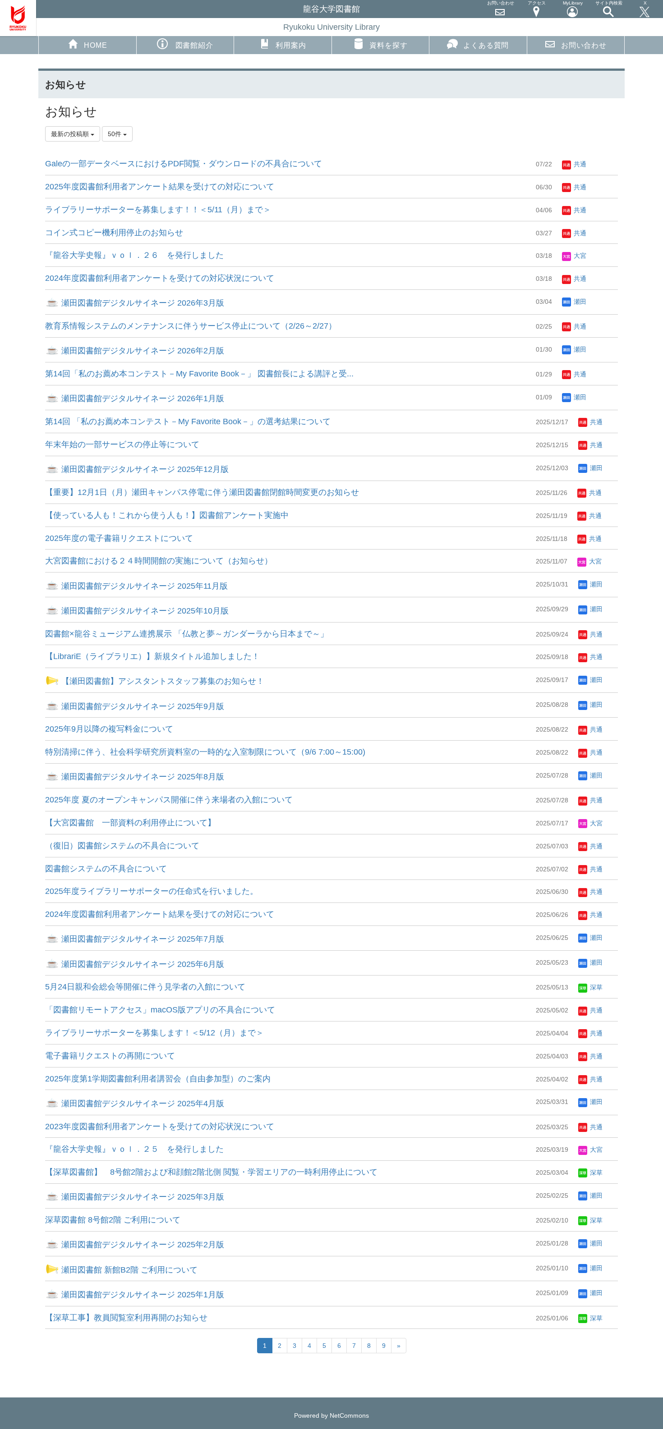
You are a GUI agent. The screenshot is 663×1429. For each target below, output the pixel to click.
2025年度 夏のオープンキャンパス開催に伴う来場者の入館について (169, 799)
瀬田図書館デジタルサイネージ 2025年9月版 (141, 706)
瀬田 (579, 301)
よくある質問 (486, 45)
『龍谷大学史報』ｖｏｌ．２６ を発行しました (134, 255)
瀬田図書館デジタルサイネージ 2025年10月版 (144, 610)
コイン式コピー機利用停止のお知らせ (114, 232)
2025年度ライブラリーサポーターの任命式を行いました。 (151, 891)
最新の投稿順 (71, 133)
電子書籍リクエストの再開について (110, 1055)
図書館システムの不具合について (106, 868)
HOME (95, 45)
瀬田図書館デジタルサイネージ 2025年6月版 (141, 964)
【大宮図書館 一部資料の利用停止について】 (130, 822)
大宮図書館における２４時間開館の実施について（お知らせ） (158, 560)
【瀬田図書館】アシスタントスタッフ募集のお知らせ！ (161, 681)
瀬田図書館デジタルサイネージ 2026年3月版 (141, 302)
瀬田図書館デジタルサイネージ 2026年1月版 (141, 398)
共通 (579, 164)
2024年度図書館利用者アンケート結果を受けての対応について (159, 914)
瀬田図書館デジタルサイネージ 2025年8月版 (141, 776)
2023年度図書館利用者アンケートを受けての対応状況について (159, 1126)
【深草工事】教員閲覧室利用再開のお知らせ (126, 1317)
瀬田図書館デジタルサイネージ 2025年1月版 (141, 1294)
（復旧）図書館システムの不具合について (122, 845)
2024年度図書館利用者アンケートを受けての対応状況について (159, 278)
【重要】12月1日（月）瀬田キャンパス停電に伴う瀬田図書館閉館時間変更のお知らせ (202, 492)
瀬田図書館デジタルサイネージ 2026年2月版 (141, 350)
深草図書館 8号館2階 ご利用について (112, 1219)
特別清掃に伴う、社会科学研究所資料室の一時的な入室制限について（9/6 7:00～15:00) (205, 751)
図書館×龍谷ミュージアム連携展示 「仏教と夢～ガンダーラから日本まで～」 (186, 633)
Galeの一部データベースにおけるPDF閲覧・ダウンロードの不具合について (183, 163)
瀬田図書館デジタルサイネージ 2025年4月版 (141, 1103)
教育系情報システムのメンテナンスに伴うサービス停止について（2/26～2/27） (190, 325)
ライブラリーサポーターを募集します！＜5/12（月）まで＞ (154, 1032)
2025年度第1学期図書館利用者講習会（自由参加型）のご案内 (158, 1078)
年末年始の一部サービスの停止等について (122, 444)
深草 (595, 987)
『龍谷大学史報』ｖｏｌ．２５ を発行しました (134, 1149)
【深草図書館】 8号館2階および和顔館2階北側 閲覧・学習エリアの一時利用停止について (211, 1172)
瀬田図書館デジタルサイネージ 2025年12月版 (144, 469)
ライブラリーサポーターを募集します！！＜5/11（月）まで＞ (158, 209)
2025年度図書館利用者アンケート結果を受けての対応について (159, 186)
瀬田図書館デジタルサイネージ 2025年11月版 (143, 586)
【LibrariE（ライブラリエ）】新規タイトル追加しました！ (152, 656)
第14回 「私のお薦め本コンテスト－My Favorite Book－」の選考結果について (188, 421)
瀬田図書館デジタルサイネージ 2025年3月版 (141, 1196)
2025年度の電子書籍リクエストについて (119, 538)
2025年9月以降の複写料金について (109, 728)
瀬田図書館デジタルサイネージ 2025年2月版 (141, 1244)
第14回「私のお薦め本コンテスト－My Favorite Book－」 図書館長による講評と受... (199, 373)
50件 (115, 133)
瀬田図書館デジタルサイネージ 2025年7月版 (141, 939)
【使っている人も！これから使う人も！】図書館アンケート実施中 (167, 515)
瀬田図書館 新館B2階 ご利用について (128, 1269)
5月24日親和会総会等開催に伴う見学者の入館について (145, 986)
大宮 (579, 255)
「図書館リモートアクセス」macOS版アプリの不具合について (160, 1009)
